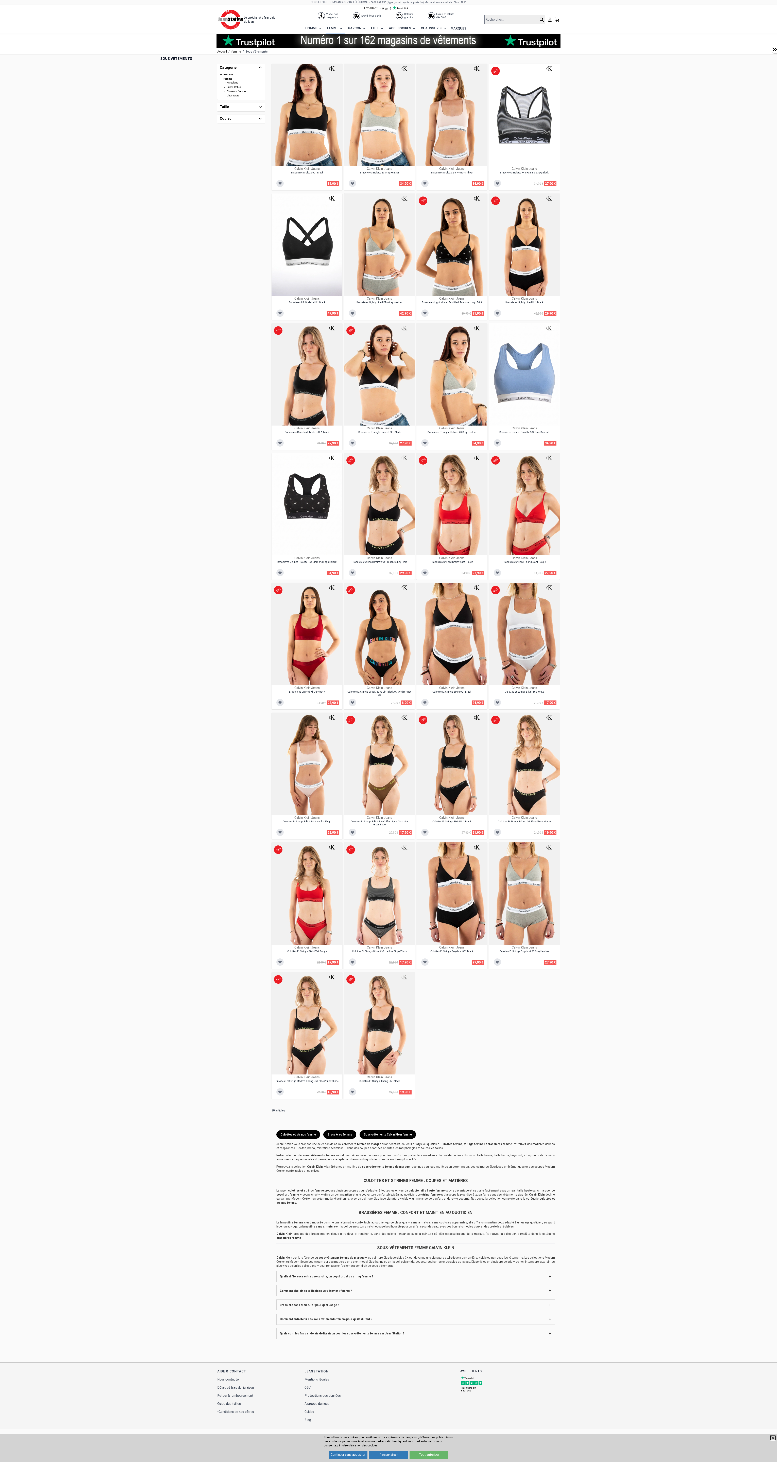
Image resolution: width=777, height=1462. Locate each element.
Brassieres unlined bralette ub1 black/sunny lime (379, 562)
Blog (308, 1420)
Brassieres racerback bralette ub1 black (307, 432)
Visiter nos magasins (332, 16)
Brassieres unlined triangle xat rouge (524, 562)
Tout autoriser (429, 1455)
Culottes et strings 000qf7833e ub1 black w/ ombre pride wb (379, 693)
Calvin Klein (315, 1166)
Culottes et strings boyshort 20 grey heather (524, 951)
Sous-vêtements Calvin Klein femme (388, 1134)
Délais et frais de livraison (235, 1387)
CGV (308, 1387)
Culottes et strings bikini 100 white (524, 691)
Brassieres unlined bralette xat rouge (452, 562)
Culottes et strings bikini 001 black (451, 691)
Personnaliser (389, 1454)
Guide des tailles (229, 1404)
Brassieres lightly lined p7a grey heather (379, 302)
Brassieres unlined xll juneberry (307, 691)
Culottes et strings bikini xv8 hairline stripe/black (379, 951)
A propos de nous (317, 1404)
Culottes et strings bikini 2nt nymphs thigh (307, 821)
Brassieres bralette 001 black (307, 172)
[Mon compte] (550, 19)
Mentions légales (317, 1379)
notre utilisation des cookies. (359, 1445)
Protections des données (323, 1396)
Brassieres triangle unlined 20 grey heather (452, 432)
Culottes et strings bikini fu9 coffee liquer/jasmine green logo (379, 823)
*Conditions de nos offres (235, 1412)
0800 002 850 (378, 2)
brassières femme (288, 1237)
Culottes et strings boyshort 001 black (451, 951)
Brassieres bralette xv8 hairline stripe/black (524, 172)
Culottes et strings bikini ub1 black (451, 821)
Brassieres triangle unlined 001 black (379, 432)
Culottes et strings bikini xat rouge (307, 951)
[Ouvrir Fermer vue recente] (774, 49)
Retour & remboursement (235, 1396)
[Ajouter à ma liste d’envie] (280, 183)
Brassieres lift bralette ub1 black (307, 302)
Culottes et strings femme (298, 1134)
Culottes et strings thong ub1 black (379, 1081)
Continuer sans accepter (348, 1455)
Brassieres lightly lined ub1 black (524, 302)
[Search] (542, 19)
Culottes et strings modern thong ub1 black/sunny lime (307, 1081)
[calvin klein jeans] (332, 68)
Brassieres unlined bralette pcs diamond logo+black (306, 562)
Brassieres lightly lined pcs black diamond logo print (452, 302)
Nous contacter (228, 1379)
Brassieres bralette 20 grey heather (379, 172)
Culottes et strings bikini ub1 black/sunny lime (524, 821)
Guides (309, 1412)
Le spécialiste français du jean (259, 19)
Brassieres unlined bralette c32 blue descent (524, 432)
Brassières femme (340, 1134)
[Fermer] (773, 1437)
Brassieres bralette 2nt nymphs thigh (452, 172)
